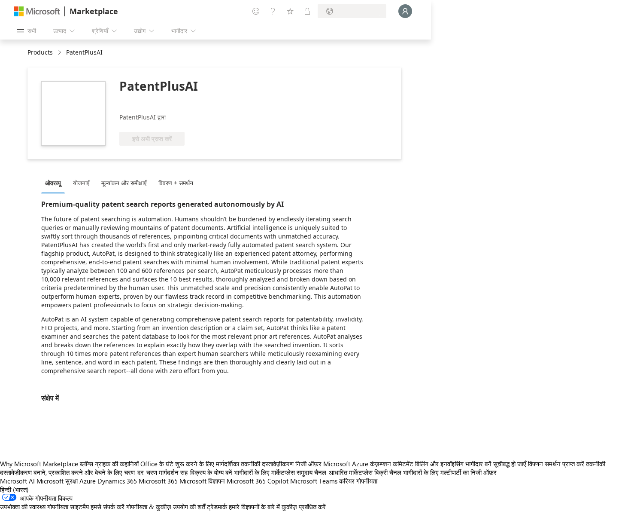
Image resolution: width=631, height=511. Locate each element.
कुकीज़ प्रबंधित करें (304, 506)
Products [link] (40, 52)
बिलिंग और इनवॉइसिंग (439, 463)
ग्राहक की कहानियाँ (117, 463)
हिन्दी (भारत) (14, 489)
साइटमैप (79, 506)
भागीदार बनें (478, 463)
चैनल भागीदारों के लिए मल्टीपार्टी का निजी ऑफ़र (443, 472)
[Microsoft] (37, 11)
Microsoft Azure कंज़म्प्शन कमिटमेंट (369, 463)
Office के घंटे (156, 463)
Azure (87, 481)
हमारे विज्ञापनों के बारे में (254, 506)
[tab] (55, 182)
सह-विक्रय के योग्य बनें (206, 472)
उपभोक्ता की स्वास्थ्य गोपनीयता (34, 506)
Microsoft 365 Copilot (257, 481)
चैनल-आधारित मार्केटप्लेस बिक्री (351, 472)
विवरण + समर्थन (175, 183)
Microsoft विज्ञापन (202, 481)
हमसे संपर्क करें (107, 506)
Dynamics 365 (117, 481)
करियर (347, 481)
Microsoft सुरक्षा (57, 481)
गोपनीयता (366, 481)
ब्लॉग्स (86, 463)
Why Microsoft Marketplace (39, 463)
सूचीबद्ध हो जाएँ (509, 463)
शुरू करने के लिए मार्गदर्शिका (207, 463)
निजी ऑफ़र (308, 463)
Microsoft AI (17, 481)
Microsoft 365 (158, 481)
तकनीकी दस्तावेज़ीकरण (267, 463)
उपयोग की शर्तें (189, 506)
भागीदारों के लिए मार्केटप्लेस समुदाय (273, 472)
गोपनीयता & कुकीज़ (148, 506)
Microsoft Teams (313, 481)
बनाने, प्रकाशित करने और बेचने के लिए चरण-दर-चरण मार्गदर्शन (106, 472)
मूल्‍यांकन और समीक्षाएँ (123, 183)
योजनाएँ (81, 183)
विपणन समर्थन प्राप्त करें (556, 463)
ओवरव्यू (53, 183)
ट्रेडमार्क (217, 506)
